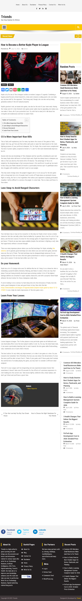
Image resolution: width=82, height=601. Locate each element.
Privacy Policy (42, 5)
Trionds (6, 17)
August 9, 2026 (67, 94)
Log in (45, 569)
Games (4, 84)
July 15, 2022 (15, 49)
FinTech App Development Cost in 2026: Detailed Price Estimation (70, 315)
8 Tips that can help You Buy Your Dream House (16, 414)
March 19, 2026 (67, 262)
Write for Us (61, 5)
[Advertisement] (70, 53)
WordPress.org (48, 579)
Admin (26, 49)
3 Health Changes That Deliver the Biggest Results (68, 256)
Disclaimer (33, 5)
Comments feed (49, 575)
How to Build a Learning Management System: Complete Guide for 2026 (69, 200)
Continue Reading (75, 115)
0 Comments (66, 115)
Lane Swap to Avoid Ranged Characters (16, 126)
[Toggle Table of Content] (25, 120)
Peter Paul (77, 206)
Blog (25, 553)
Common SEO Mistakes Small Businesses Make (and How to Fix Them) (69, 88)
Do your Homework (9, 128)
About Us (25, 5)
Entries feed (47, 572)
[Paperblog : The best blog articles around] (26, 578)
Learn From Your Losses (11, 130)
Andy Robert (64, 265)
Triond (79, 598)
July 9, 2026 (66, 148)
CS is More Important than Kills (13, 123)
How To (11, 84)
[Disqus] (30, 445)
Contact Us (52, 5)
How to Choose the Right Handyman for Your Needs (43, 414)
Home (18, 5)
